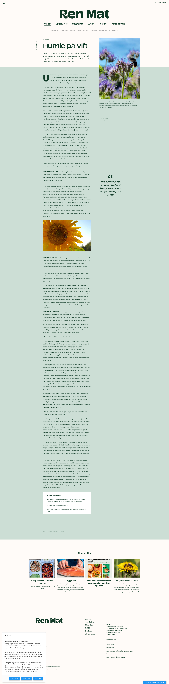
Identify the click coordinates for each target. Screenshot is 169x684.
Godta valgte (27, 678)
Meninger (94, 30)
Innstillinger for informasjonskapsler (155, 682)
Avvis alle (38, 678)
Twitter (50, 531)
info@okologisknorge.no (111, 639)
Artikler (47, 24)
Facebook (55, 531)
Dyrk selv (86, 30)
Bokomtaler (103, 30)
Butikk (91, 24)
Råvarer (72, 30)
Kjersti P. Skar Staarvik (111, 646)
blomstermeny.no (78, 501)
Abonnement (118, 24)
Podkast (103, 24)
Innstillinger (14, 678)
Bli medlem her (122, 657)
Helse (79, 30)
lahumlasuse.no (64, 505)
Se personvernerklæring (54, 670)
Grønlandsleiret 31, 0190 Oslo (115, 626)
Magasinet (77, 24)
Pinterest (62, 531)
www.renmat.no (111, 634)
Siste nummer (162, 3)
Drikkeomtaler (113, 30)
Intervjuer (64, 30)
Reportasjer (55, 30)
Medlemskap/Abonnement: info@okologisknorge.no (114, 631)
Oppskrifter (62, 24)
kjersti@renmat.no (110, 647)
